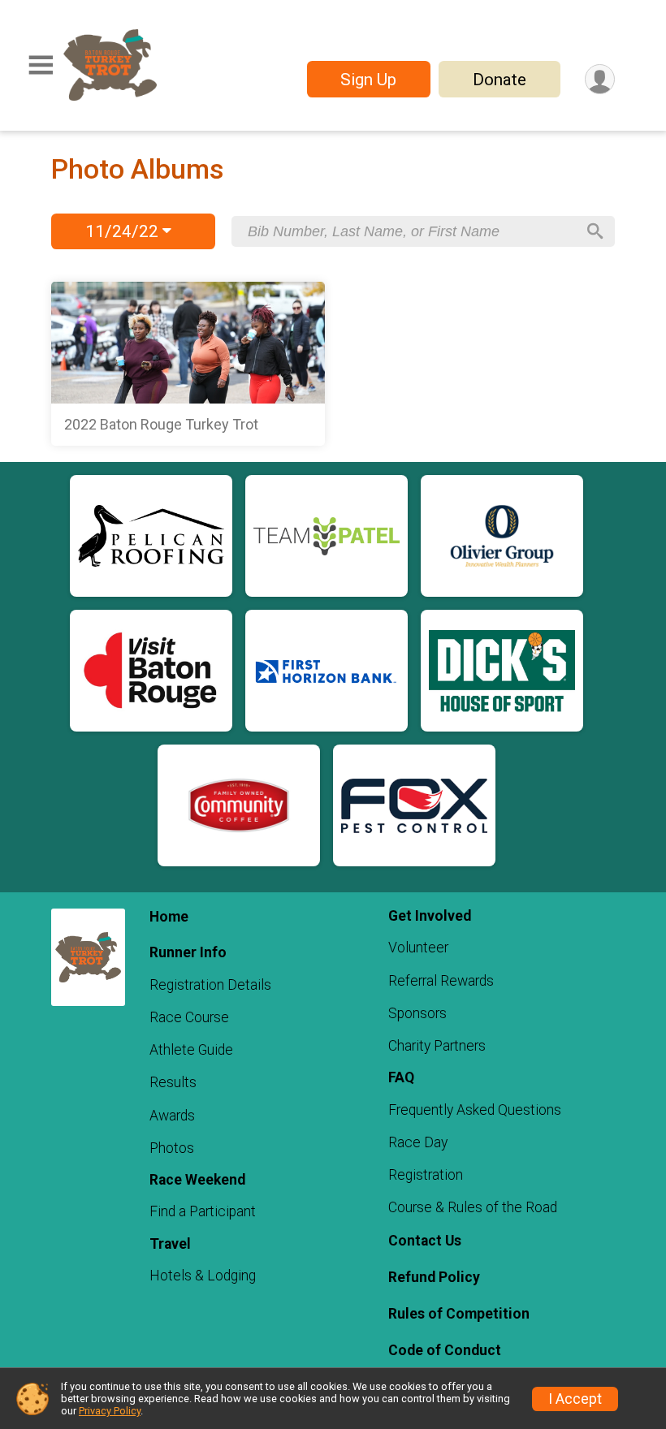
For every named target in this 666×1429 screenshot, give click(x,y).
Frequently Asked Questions (474, 1110)
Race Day (418, 1142)
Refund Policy (434, 1277)
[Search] (595, 231)
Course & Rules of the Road (472, 1207)
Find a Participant (202, 1211)
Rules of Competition (459, 1314)
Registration (425, 1175)
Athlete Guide (191, 1050)
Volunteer (418, 947)
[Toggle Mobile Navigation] (40, 65)
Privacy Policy (110, 1411)
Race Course (189, 1017)
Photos (171, 1148)
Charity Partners (437, 1046)
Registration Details (210, 985)
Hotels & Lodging (202, 1275)
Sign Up (368, 79)
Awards (172, 1115)
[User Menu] (600, 79)
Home (168, 917)
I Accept (575, 1399)
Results (173, 1082)
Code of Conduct (444, 1350)
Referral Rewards (441, 981)
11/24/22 (123, 231)
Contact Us (424, 1241)
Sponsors (417, 1013)
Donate (499, 79)
